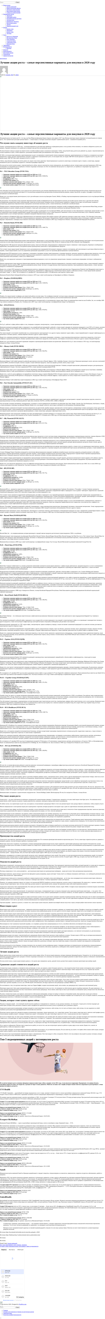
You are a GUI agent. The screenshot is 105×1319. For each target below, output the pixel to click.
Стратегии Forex (11, 41)
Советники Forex (11, 42)
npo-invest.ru (3, 0)
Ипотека (9, 48)
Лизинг (9, 24)
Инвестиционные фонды (14, 8)
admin (17, 75)
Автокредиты (10, 20)
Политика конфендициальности (12, 1314)
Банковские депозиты (13, 21)
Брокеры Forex (11, 44)
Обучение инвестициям (13, 9)
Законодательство (8, 55)
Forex (4, 35)
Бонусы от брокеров (12, 36)
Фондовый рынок (8, 52)
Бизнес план (10, 32)
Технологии (6, 54)
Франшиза (9, 30)
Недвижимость (7, 46)
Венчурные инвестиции (13, 11)
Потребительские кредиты (14, 18)
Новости (5, 49)
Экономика (6, 45)
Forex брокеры (11, 39)
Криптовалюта (7, 51)
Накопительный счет (12, 26)
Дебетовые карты (11, 17)
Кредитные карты (12, 23)
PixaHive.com (22, 1304)
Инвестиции (6, 5)
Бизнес (5, 27)
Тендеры (9, 33)
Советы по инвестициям (13, 12)
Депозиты (9, 15)
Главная (5, 1310)
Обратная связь (7, 1313)
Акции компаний (11, 6)
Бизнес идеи (10, 29)
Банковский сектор (8, 14)
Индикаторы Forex (12, 38)
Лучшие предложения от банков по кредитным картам (18, 1311)
